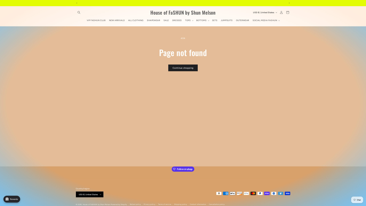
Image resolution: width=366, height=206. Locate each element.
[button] (79, 12)
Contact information (198, 204)
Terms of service (164, 204)
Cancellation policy (217, 204)
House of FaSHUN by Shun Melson (96, 204)
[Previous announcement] (77, 3)
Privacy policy (149, 204)
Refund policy (135, 204)
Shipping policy (180, 204)
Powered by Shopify (119, 204)
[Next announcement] (289, 3)
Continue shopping (183, 68)
